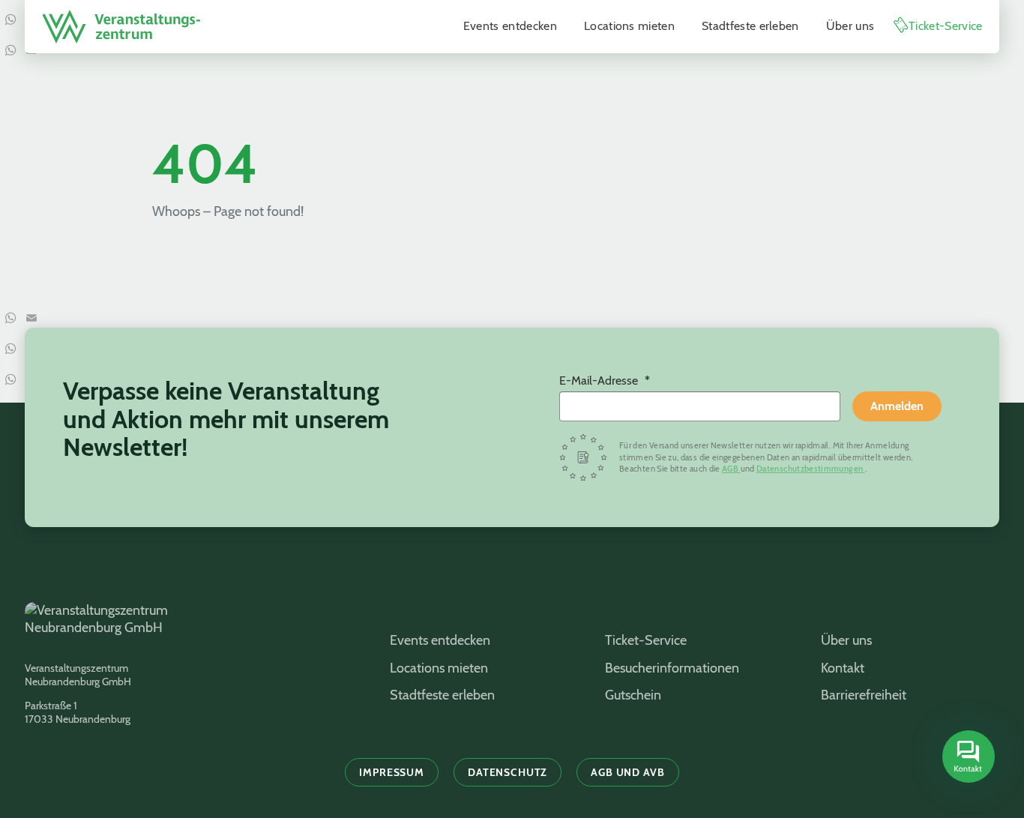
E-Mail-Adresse (600, 380)
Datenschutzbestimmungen (810, 468)
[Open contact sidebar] (966, 758)
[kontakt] (968, 756)
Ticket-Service (945, 26)
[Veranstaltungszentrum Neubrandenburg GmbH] (121, 26)
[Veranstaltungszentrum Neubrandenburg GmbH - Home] (188, 626)
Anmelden (897, 406)
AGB (731, 468)
